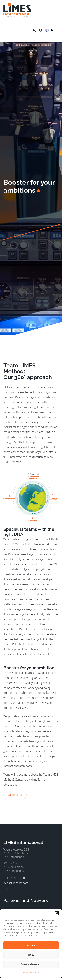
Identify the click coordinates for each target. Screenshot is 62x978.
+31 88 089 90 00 (14, 878)
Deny (31, 954)
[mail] (25, 889)
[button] (57, 913)
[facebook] (16, 889)
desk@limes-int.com (15, 883)
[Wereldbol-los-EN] (31, 475)
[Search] (34, 30)
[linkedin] (7, 889)
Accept (31, 945)
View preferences (31, 964)
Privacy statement (31, 972)
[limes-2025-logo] (17, 4)
